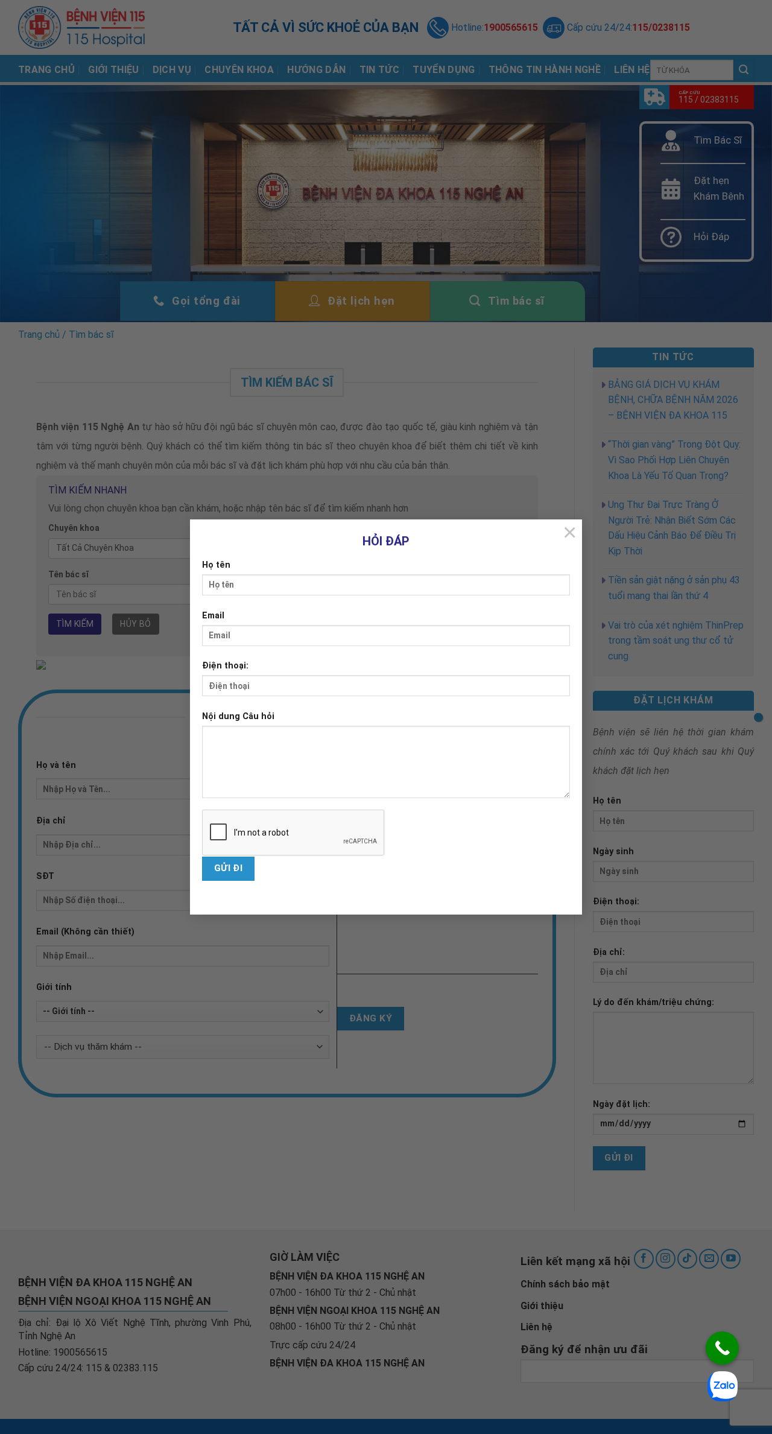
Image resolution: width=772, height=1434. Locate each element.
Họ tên (216, 565)
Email (213, 616)
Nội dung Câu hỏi (238, 716)
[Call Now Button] (722, 1348)
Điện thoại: (225, 666)
